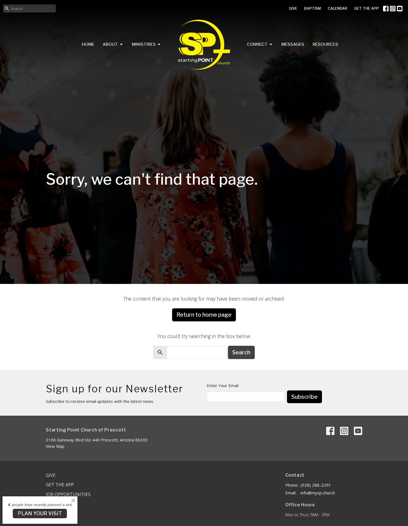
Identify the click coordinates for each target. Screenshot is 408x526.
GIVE (293, 8)
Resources (325, 44)
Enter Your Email (222, 385)
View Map (55, 446)
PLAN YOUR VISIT (40, 513)
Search (241, 352)
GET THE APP (366, 8)
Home (88, 44)
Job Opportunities (68, 494)
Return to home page (204, 314)
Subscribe (304, 396)
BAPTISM (312, 8)
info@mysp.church (318, 492)
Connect (257, 44)
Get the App (60, 485)
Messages (292, 44)
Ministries (144, 44)
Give (51, 475)
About (110, 44)
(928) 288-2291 (316, 485)
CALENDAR (337, 8)
